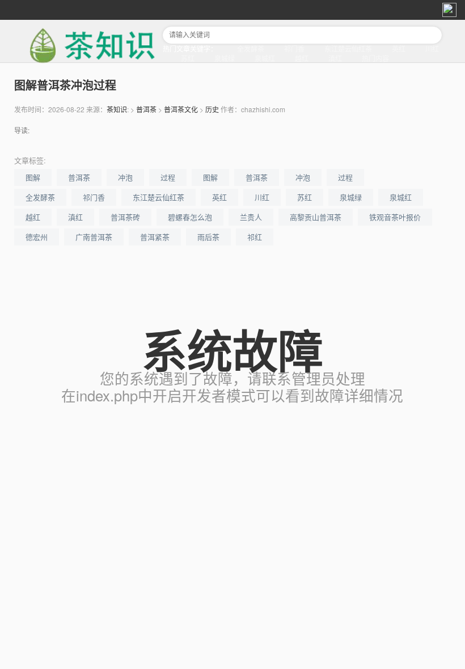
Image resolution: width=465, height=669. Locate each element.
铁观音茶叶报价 (395, 216)
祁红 (254, 236)
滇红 (335, 58)
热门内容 (375, 58)
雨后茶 (208, 236)
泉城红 (265, 58)
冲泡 (125, 177)
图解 (33, 177)
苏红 (188, 58)
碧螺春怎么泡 (190, 216)
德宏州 (37, 236)
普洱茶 (146, 109)
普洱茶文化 (181, 109)
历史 (212, 109)
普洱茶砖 (125, 216)
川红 (432, 48)
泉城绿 (224, 58)
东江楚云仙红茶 (348, 48)
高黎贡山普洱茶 (315, 216)
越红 (301, 58)
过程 (167, 177)
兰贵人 (251, 216)
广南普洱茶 (93, 236)
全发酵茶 (250, 48)
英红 (398, 48)
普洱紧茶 (155, 236)
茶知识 (117, 109)
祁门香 (294, 48)
